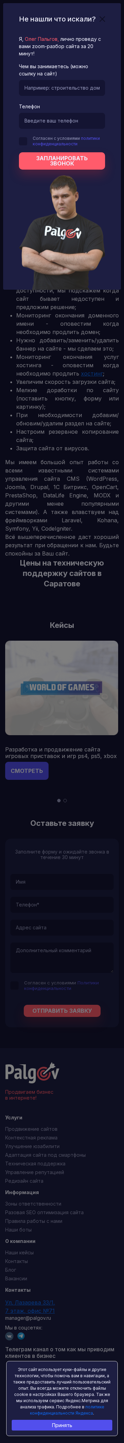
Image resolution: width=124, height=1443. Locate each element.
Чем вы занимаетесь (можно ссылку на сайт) (53, 69)
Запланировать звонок (62, 161)
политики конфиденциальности (66, 141)
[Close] (102, 19)
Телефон (29, 106)
